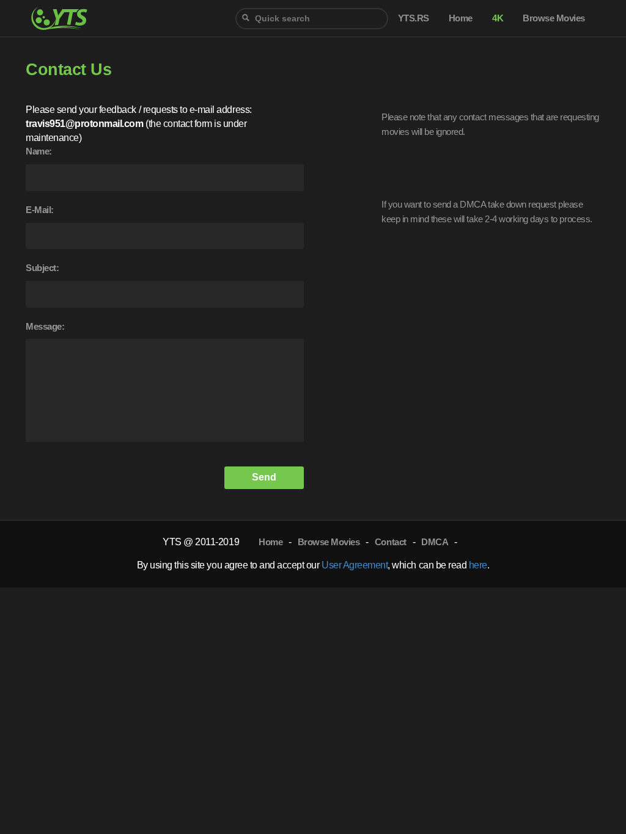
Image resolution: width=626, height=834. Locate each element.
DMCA (434, 542)
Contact (391, 542)
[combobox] (311, 18)
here (478, 565)
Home (270, 542)
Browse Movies (329, 542)
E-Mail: (40, 210)
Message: (45, 326)
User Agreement (355, 565)
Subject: (42, 268)
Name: (39, 151)
